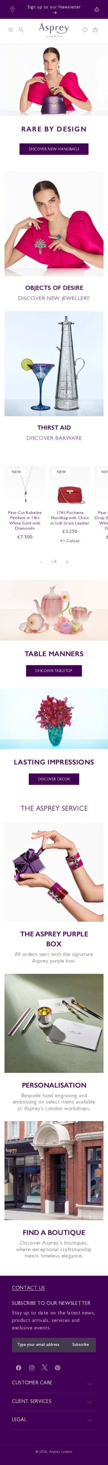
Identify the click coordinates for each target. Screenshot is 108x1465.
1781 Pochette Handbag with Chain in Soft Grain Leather (69, 518)
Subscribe (80, 1345)
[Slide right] (67, 562)
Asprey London (61, 1452)
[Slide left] (40, 562)
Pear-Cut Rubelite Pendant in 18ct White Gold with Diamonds (25, 521)
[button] (10, 29)
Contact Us (28, 1288)
